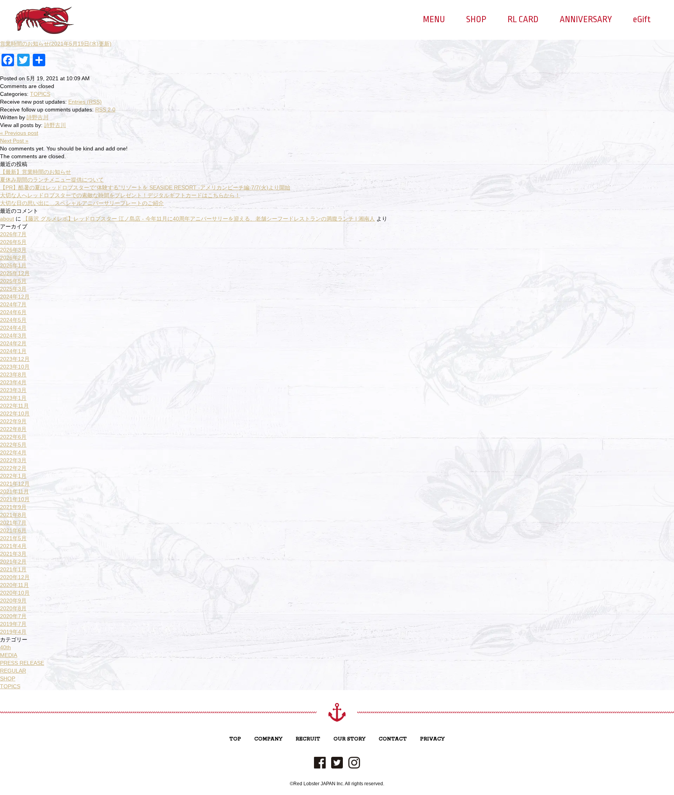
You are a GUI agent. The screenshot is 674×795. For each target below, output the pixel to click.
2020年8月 (13, 608)
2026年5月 (13, 242)
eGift (642, 19)
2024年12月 (15, 296)
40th (5, 647)
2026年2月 (13, 257)
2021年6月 (13, 530)
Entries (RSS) (85, 102)
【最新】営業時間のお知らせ (35, 172)
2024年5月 (13, 320)
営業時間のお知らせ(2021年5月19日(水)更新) (56, 44)
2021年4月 (13, 546)
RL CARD (523, 19)
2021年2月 (13, 561)
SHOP (476, 19)
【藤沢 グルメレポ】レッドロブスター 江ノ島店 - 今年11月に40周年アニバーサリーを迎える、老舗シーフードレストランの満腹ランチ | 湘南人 (199, 219)
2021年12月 (15, 484)
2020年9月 (13, 600)
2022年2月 (13, 468)
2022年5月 (13, 445)
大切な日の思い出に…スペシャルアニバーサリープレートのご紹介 (82, 203)
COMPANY (268, 739)
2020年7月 (13, 616)
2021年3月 (13, 554)
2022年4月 (13, 452)
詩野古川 (37, 117)
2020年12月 (15, 577)
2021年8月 (13, 515)
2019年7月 (13, 624)
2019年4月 (13, 632)
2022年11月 (14, 406)
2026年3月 (13, 250)
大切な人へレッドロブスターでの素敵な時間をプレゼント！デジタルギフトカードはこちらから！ (120, 195)
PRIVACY (432, 739)
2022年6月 (13, 437)
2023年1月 (13, 398)
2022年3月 (13, 460)
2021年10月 (15, 499)
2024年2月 (13, 343)
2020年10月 (15, 593)
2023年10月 (15, 367)
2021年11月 (14, 491)
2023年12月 (15, 359)
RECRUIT (308, 739)
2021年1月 (13, 569)
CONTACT (393, 739)
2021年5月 (13, 538)
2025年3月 (13, 289)
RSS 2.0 (105, 109)
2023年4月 (13, 382)
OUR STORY (349, 739)
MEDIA (8, 655)
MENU (434, 19)
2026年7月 (13, 234)
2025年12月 (15, 273)
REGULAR (13, 671)
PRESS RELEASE (22, 663)
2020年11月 (14, 585)
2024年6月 (13, 312)
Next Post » (14, 141)
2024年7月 (13, 304)
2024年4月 (13, 328)
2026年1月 (13, 265)
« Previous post (19, 133)
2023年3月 (13, 390)
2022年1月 (13, 476)
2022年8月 (13, 429)
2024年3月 (13, 335)
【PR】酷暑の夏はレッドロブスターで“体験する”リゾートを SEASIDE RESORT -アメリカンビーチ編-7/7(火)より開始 (145, 187)
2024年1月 (13, 351)
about (7, 219)
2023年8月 (13, 374)
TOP (235, 739)
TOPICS (40, 94)
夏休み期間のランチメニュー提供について (52, 180)
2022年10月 (15, 413)
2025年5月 (13, 281)
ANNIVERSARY (586, 19)
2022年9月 (13, 421)
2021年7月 (13, 522)
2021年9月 (13, 507)
